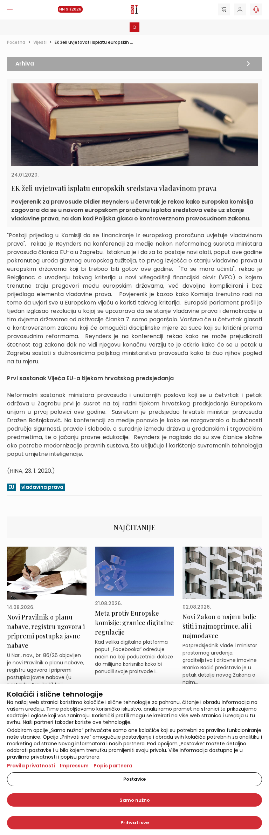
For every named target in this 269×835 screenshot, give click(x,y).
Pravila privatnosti (31, 765)
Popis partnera (113, 765)
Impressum (74, 765)
